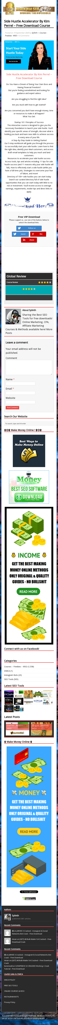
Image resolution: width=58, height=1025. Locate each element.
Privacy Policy (9, 1002)
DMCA (7, 671)
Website (10, 398)
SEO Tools (8, 679)
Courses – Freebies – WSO (15, 666)
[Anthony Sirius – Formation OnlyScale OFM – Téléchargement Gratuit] (18, 710)
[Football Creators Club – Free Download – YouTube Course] (47, 696)
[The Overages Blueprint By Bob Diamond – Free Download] (47, 703)
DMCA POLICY (9, 980)
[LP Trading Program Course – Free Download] (9, 696)
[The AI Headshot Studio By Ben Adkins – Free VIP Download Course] (28, 696)
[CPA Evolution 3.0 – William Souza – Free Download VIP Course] (28, 703)
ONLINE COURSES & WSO (14, 991)
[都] (7, 934)
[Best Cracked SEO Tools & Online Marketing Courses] (29, 13)
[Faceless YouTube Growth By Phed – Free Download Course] (9, 703)
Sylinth (34, 33)
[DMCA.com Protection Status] (29, 898)
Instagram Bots (11, 675)
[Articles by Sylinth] (7, 919)
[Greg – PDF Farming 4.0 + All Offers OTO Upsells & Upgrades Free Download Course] (38, 696)
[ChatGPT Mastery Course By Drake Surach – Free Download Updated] (18, 703)
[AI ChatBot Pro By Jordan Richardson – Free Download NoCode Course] (9, 710)
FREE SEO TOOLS (11, 985)
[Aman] (7, 943)
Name (9, 379)
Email (9, 388)
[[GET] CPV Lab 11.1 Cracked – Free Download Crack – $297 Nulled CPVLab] (38, 703)
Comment (11, 358)
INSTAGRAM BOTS (11, 996)
